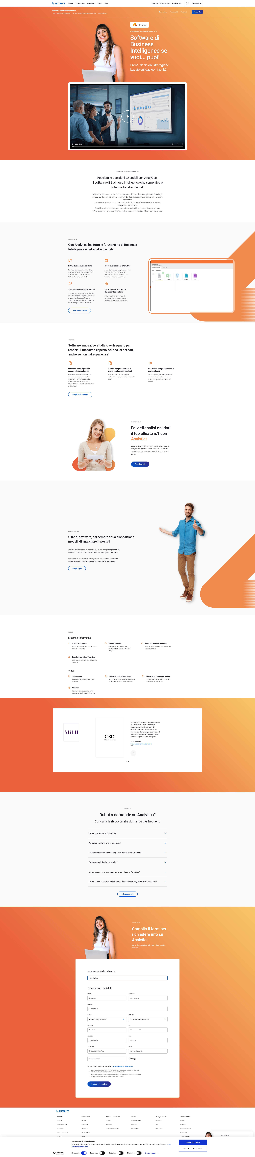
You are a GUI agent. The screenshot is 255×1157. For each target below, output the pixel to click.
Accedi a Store (196, 3)
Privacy (83, 1120)
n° (129, 1025)
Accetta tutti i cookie (193, 1142)
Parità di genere (136, 1120)
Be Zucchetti (60, 1128)
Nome (89, 993)
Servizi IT (158, 1120)
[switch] (102, 1153)
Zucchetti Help (184, 1136)
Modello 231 (85, 1128)
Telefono (90, 1046)
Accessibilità (135, 1128)
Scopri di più (77, 569)
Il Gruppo (59, 1120)
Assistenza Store (185, 1128)
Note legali (84, 1124)
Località (90, 1036)
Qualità (108, 1120)
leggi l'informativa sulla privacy (123, 1066)
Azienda (90, 1004)
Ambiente (134, 1124)
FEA (157, 1124)
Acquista (197, 12)
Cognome (132, 993)
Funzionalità (174, 12)
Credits (83, 1136)
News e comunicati (62, 1132)
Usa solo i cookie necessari (192, 1149)
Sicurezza (109, 1124)
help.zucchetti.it (127, 894)
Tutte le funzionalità (79, 310)
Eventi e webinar (62, 1124)
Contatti (59, 1136)
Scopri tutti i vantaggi (80, 395)
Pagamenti (183, 1132)
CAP (130, 1036)
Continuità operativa (112, 1128)
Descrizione (163, 12)
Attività (131, 1015)
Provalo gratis (140, 464)
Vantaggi (184, 12)
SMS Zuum (159, 1128)
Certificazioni (85, 1132)
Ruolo (89, 1015)
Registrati (183, 1124)
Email (130, 1046)
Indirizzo (90, 1025)
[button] (126, 761)
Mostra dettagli (150, 1153)
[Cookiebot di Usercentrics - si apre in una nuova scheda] (58, 1153)
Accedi (182, 1120)
